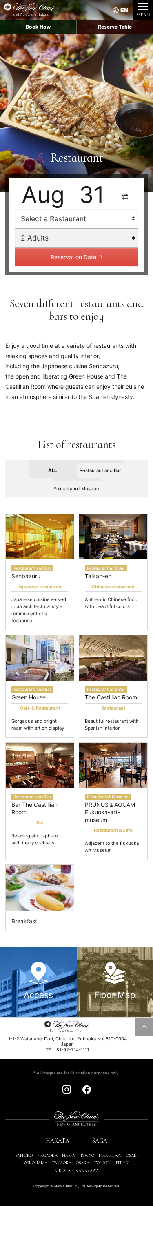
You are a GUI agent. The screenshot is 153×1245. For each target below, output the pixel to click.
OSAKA (82, 1162)
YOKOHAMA (35, 1162)
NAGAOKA (47, 1155)
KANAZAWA (87, 1170)
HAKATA (57, 1140)
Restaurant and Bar (100, 470)
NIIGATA (62, 1170)
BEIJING (123, 1162)
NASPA (68, 1155)
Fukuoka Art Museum (76, 489)
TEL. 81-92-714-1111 (67, 1050)
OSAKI (132, 1155)
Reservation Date (73, 257)
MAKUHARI (110, 1155)
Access (38, 995)
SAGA (99, 1140)
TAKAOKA (61, 1162)
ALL (52, 470)
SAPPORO (24, 1155)
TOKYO (87, 1155)
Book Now (38, 27)
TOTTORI (102, 1162)
